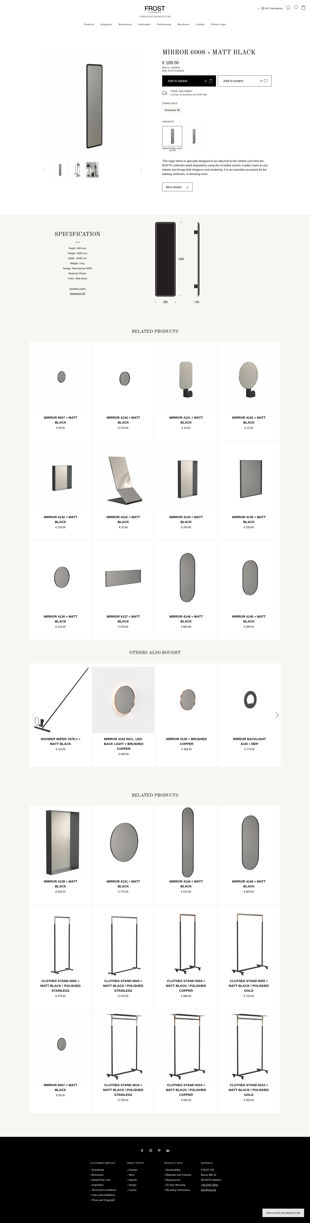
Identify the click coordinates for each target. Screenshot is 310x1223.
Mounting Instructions (178, 1189)
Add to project (233, 81)
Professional (164, 24)
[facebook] (142, 1150)
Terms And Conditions (104, 1189)
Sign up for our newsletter (283, 1213)
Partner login (218, 24)
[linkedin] (168, 1150)
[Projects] (296, 8)
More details (174, 187)
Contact (200, 24)
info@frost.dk (208, 1189)
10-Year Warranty (175, 1184)
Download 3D (172, 110)
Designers (106, 24)
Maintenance (173, 1179)
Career (133, 1189)
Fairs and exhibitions (103, 1195)
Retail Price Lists (101, 1179)
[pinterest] (159, 1150)
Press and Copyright (103, 1200)
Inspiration (144, 24)
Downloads (98, 1169)
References (125, 24)
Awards (132, 1179)
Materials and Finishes (178, 1174)
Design (133, 1184)
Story (132, 1174)
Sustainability (173, 1169)
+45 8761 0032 (209, 1184)
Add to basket (177, 81)
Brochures (183, 24)
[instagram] (151, 1150)
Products (89, 24)
